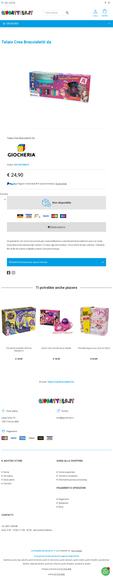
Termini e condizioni (68, 476)
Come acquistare (67, 472)
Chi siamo (8, 476)
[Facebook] (105, 3)
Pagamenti (64, 499)
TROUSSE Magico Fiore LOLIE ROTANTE (94, 348)
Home (6, 472)
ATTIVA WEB (66, 569)
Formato (4, 194)
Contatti (7, 483)
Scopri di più (61, 184)
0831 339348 (9, 2)
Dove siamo (9, 480)
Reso (61, 507)
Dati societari (76, 551)
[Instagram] (109, 3)
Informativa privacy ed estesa (73, 480)
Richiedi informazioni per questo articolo (28, 262)
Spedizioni (63, 503)
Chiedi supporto (57, 227)
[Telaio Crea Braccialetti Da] (56, 122)
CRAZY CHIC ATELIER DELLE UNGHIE (56, 348)
